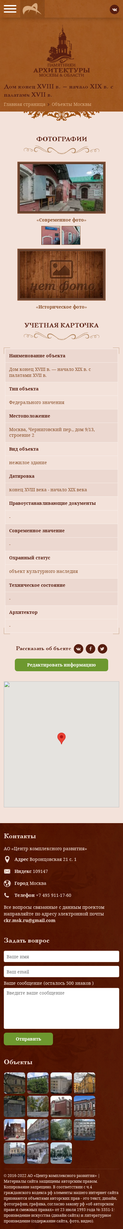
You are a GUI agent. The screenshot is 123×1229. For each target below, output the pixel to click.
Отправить (28, 1039)
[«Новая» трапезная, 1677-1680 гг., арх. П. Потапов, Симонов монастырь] (38, 1153)
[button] (61, 738)
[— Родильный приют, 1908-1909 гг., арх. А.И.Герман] (84, 1106)
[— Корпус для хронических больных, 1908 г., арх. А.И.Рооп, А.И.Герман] (61, 1083)
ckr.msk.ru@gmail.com (30, 920)
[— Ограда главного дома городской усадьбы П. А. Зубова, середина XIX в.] (14, 1106)
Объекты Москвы (71, 104)
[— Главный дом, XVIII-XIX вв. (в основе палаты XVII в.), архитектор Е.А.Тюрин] (14, 1083)
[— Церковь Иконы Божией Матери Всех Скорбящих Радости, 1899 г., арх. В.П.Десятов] (14, 1129)
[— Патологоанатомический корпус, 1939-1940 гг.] (61, 1106)
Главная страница (24, 104)
